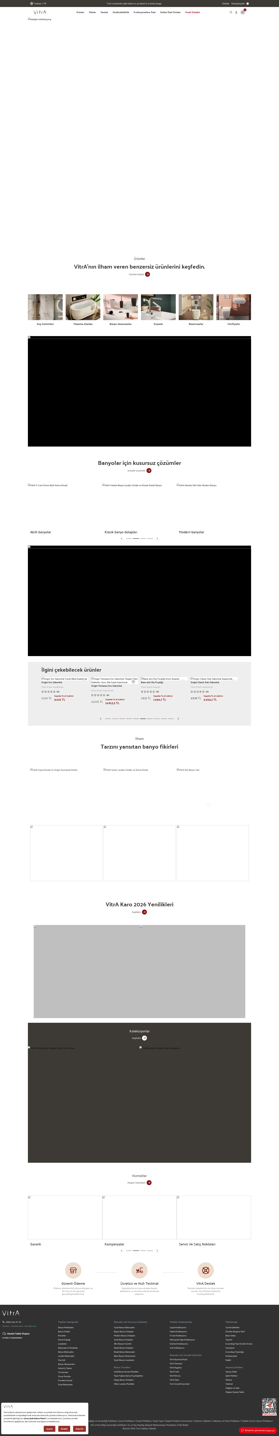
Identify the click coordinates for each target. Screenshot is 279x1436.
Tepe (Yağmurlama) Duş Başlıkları (128, 1376)
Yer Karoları (63, 1372)
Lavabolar (62, 1343)
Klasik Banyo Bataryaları (124, 1352)
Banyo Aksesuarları (66, 1364)
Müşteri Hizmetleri (136, 1182)
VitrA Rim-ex (175, 1376)
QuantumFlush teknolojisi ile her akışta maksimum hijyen (134, 3)
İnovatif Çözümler (136, 470)
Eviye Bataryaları (65, 1384)
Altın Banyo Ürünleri (123, 1343)
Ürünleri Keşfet (136, 274)
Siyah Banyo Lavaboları (124, 1360)
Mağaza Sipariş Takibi (235, 1392)
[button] (101, 237)
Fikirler (92, 12)
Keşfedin (136, 912)
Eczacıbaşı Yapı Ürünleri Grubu (239, 1343)
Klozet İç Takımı (65, 1368)
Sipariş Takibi (231, 1371)
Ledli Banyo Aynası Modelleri (126, 1371)
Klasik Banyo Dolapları (123, 1348)
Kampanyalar (231, 1356)
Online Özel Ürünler (170, 12)
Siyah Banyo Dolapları (123, 1339)
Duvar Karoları (64, 1376)
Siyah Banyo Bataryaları (124, 1327)
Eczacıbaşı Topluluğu (235, 1352)
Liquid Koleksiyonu (178, 1327)
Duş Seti (61, 1360)
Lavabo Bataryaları (66, 1356)
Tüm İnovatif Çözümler (180, 1384)
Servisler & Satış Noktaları (12, 1337)
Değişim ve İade (232, 1388)
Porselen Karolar (65, 1380)
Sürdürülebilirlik (121, 12)
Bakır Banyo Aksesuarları (124, 1356)
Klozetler (62, 1335)
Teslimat (229, 1384)
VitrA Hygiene (175, 1367)
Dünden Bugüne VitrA (235, 1331)
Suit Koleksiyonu (177, 1348)
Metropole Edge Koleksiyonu (182, 1339)
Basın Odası (231, 1335)
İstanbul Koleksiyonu (179, 1343)
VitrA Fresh (174, 1371)
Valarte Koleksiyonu (178, 1331)
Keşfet (228, 1360)
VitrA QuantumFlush (178, 1359)
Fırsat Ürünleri (192, 12)
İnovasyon (230, 1348)
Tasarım (229, 1339)
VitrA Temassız (176, 1363)
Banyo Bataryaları (66, 1352)
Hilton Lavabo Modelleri (124, 1384)
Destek (225, 3)
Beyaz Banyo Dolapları (124, 1331)
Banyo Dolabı (64, 1331)
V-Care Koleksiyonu (178, 1335)
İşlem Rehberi (231, 1376)
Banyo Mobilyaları (66, 1327)
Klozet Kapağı (64, 1339)
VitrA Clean (174, 1380)
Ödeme (229, 1380)
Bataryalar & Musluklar (68, 1348)
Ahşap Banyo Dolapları (124, 1380)
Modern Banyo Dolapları (124, 1335)
